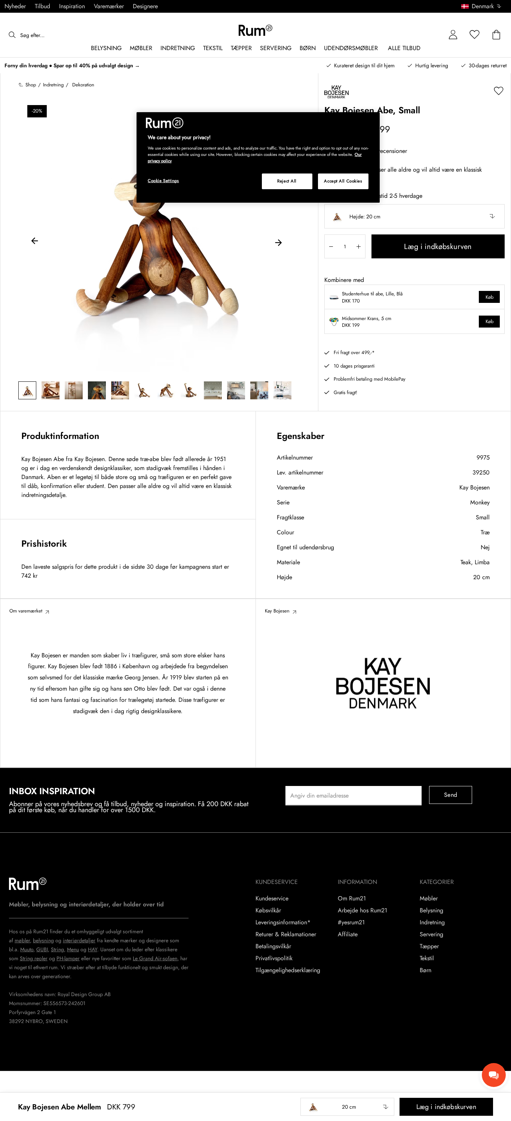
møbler (22, 940)
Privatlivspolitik (274, 958)
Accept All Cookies (343, 181)
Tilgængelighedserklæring (288, 970)
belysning (43, 940)
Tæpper (429, 946)
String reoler (34, 958)
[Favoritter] (475, 35)
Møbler (429, 899)
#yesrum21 (351, 922)
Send (450, 794)
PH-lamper (68, 958)
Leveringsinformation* (283, 922)
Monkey (480, 502)
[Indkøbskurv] (496, 35)
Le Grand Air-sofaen (155, 958)
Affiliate (348, 934)
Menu (73, 949)
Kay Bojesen (474, 487)
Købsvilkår (268, 910)
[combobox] (482, 6)
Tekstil (427, 958)
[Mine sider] (453, 35)
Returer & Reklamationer (286, 934)
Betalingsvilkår (273, 946)
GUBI (42, 949)
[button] (484, 6)
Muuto (26, 949)
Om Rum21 (352, 899)
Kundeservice (272, 899)
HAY (92, 949)
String (57, 949)
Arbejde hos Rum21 (362, 910)
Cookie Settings (163, 181)
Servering (431, 934)
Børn (425, 970)
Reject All (287, 181)
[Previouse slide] (34, 241)
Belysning (431, 910)
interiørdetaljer (79, 940)
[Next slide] (278, 241)
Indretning (432, 922)
